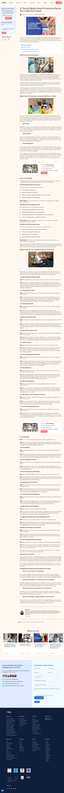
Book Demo (59, 2)
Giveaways (25, 439)
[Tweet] (8, 39)
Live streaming (56, 414)
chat (60, 146)
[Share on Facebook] (3, 39)
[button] (45, 3)
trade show (39, 89)
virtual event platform (55, 156)
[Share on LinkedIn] (5, 39)
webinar (44, 89)
